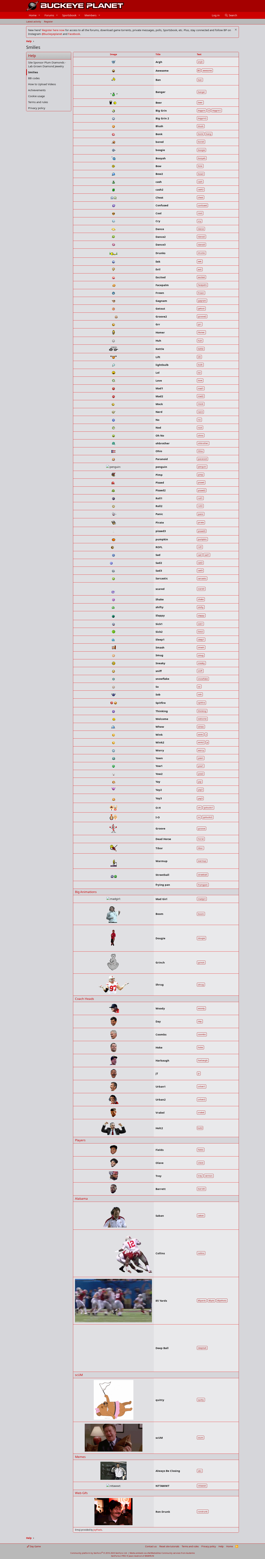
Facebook (74, 34)
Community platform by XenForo (98, 1553)
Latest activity (33, 21)
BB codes (34, 78)
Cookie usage (36, 96)
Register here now (53, 30)
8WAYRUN (149, 1555)
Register (48, 21)
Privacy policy (36, 108)
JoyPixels (97, 1529)
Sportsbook (69, 15)
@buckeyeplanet (52, 34)
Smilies (33, 72)
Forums (49, 15)
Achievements (37, 90)
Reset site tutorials (169, 1546)
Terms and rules (38, 102)
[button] (39, 15)
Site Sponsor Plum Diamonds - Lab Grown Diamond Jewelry (47, 64)
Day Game (35, 1546)
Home (32, 15)
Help (221, 1546)
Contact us (151, 1546)
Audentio (190, 1553)
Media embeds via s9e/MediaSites (145, 1553)
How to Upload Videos (42, 84)
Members (90, 15)
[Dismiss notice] (235, 30)
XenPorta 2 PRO (118, 1555)
